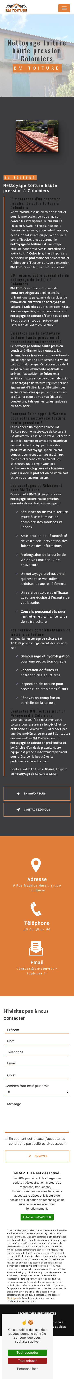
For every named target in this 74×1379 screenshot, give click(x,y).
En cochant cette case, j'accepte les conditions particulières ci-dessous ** (38, 1141)
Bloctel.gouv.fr (14, 1298)
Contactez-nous (37, 809)
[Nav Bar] (64, 8)
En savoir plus (35, 793)
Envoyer (41, 1156)
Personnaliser (27, 1369)
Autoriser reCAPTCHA (37, 1217)
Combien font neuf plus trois (27, 1086)
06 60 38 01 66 (37, 929)
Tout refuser (27, 1361)
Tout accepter (27, 1352)
